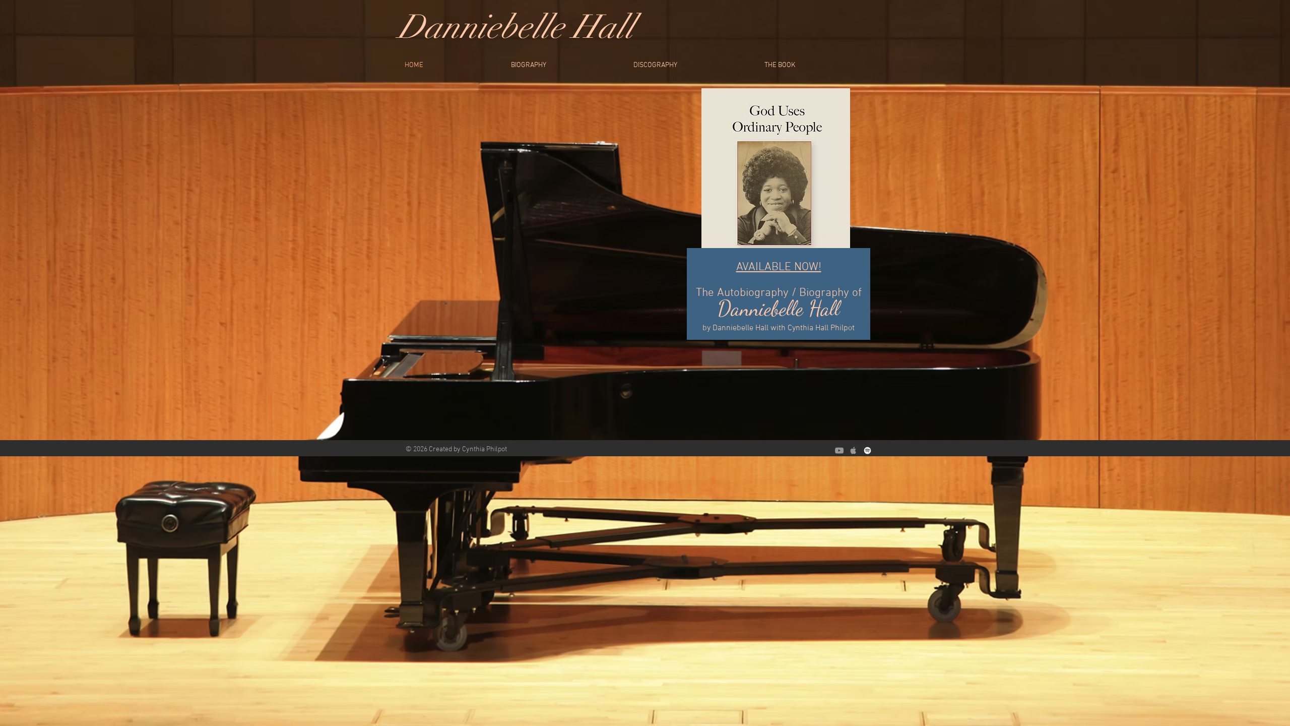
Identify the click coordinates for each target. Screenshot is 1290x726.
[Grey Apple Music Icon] (853, 450)
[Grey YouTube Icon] (839, 450)
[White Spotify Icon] (867, 450)
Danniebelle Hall (516, 27)
